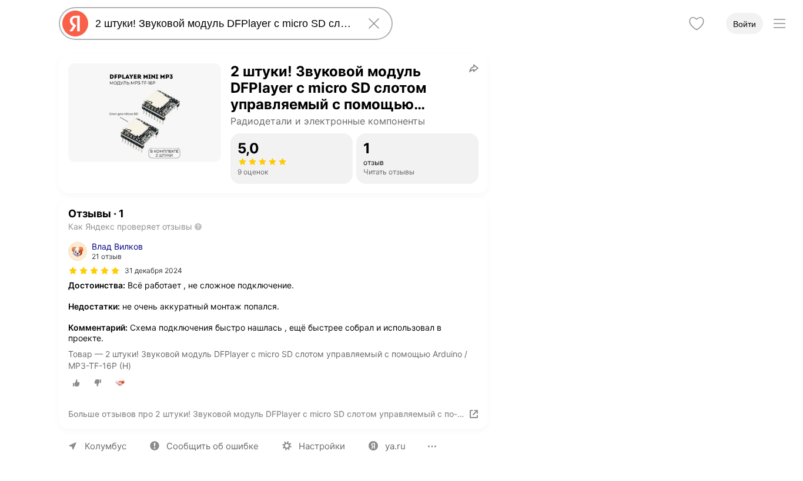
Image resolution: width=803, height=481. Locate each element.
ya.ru (395, 446)
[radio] (76, 383)
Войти (744, 24)
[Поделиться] (474, 68)
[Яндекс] (75, 23)
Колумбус (105, 446)
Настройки (322, 446)
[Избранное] (697, 23)
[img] (94, 270)
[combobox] (223, 23)
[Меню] (779, 23)
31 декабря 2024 (153, 270)
